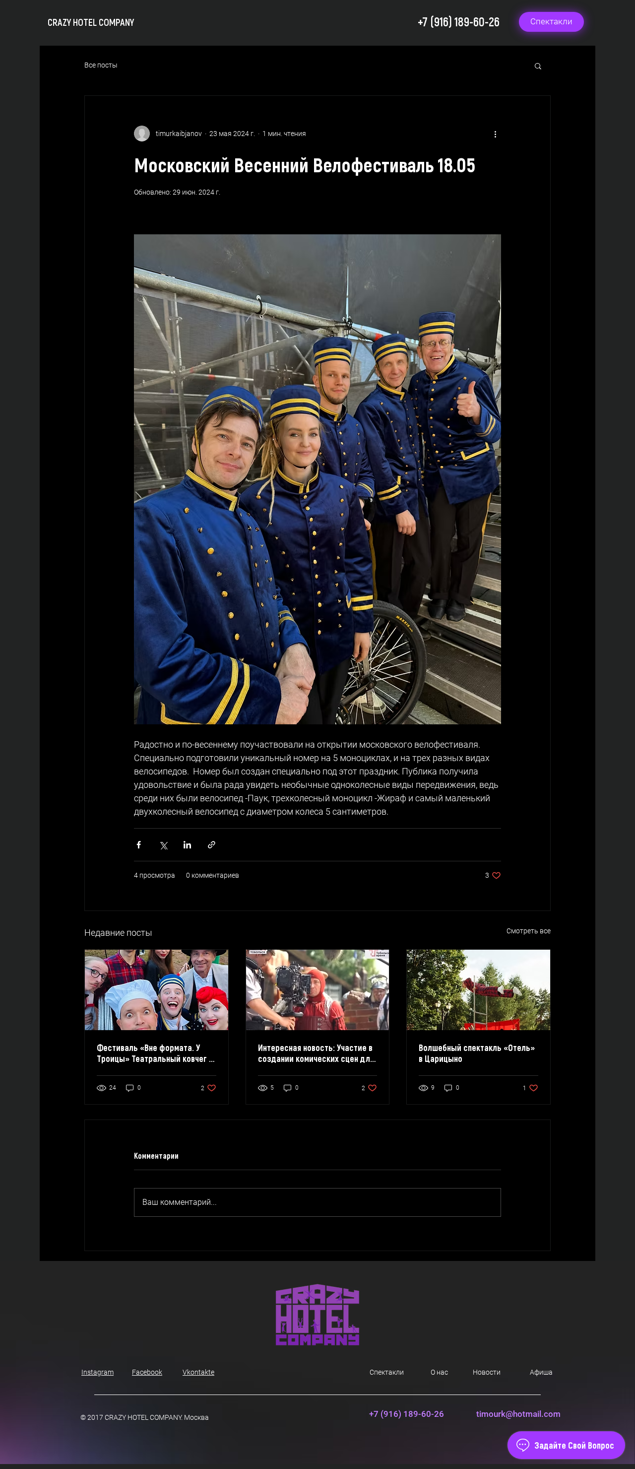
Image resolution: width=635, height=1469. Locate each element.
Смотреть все (529, 931)
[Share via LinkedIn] (187, 844)
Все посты (101, 65)
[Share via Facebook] (138, 844)
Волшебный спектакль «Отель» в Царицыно (477, 1053)
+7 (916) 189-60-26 (459, 21)
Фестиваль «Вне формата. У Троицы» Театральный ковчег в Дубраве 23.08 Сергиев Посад (155, 1053)
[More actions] (495, 134)
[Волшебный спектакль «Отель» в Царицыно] (478, 990)
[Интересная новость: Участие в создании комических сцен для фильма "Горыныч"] (317, 990)
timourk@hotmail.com (518, 1414)
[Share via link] (211, 844)
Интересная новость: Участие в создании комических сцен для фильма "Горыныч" (316, 1053)
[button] (538, 66)
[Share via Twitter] (163, 844)
